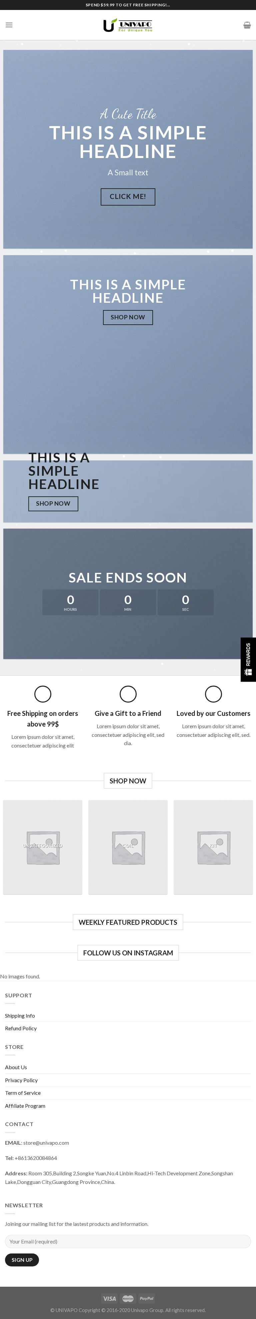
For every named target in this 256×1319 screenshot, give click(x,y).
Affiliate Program (25, 1105)
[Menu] (9, 25)
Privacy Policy (21, 1080)
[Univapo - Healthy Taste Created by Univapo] (128, 25)
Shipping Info (20, 1015)
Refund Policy (21, 1028)
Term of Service (23, 1092)
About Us (16, 1067)
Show (248, 659)
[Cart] (247, 25)
